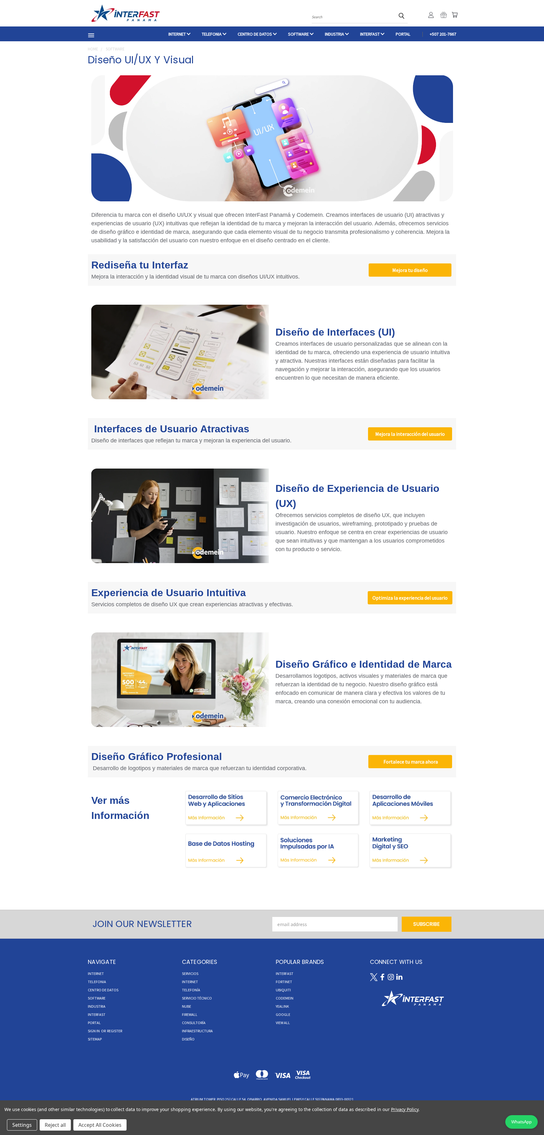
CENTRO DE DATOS (255, 34)
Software (299, 34)
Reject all (55, 1124)
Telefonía (191, 990)
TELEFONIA (212, 34)
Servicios (190, 973)
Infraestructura (197, 1030)
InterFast (284, 973)
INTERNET (177, 34)
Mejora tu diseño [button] (410, 270)
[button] (226, 808)
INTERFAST (370, 34)
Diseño (188, 1039)
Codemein (284, 998)
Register (114, 1030)
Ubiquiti (283, 990)
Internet (190, 981)
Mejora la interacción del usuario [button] (410, 434)
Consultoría (194, 1022)
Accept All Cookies (100, 1124)
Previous (526, 1115)
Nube (186, 1006)
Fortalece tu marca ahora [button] (410, 761)
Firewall (189, 1014)
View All (283, 1022)
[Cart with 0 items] (454, 15)
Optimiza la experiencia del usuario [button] (410, 598)
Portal (403, 34)
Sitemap (95, 1039)
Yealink (282, 1006)
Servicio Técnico (197, 998)
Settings (22, 1124)
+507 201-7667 (443, 34)
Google (283, 1014)
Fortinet (284, 981)
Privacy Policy (404, 1109)
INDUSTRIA (335, 34)
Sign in (94, 1030)
